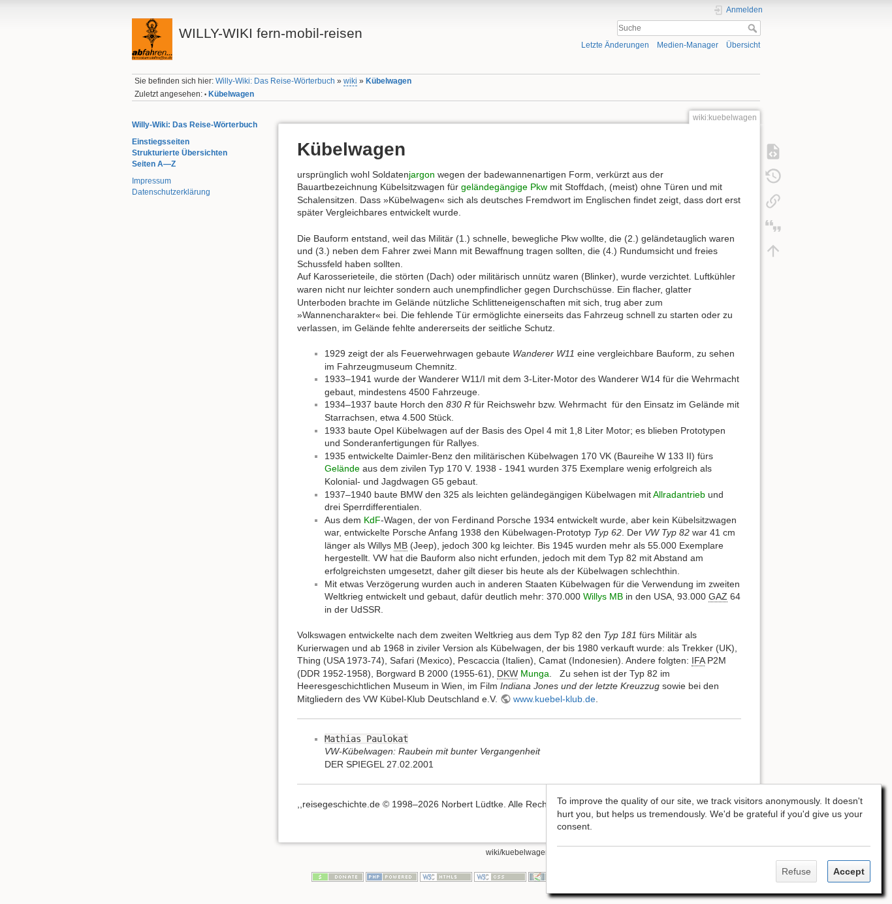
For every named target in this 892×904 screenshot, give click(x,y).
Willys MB (603, 596)
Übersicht (743, 45)
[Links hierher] (773, 200)
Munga (534, 673)
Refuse (796, 871)
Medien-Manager (687, 45)
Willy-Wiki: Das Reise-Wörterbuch (275, 81)
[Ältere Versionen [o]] (773, 175)
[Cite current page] (773, 225)
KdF (372, 520)
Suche (754, 28)
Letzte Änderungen (615, 45)
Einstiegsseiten (160, 141)
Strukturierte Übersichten (179, 152)
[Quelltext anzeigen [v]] (773, 150)
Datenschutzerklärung (171, 192)
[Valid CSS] (500, 876)
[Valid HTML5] (446, 876)
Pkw (538, 187)
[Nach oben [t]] (773, 250)
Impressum (151, 181)
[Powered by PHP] (392, 876)
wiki (350, 81)
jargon (422, 174)
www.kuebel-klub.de (554, 699)
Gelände (342, 468)
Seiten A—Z (154, 164)
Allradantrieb (679, 494)
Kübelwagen (388, 81)
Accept (849, 871)
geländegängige (494, 187)
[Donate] (337, 876)
